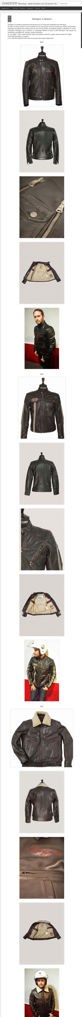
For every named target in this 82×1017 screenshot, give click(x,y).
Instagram (30, 8)
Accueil (15, 8)
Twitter (43, 8)
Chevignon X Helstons (42, 18)
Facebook (22, 8)
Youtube (37, 8)
